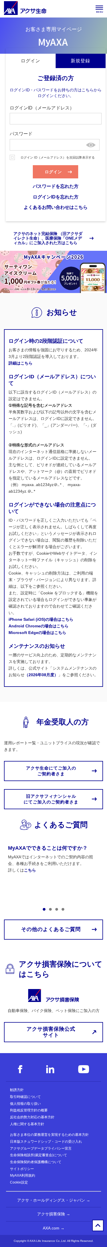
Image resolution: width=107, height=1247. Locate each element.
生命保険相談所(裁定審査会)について (38, 1155)
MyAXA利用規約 (22, 1175)
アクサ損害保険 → (53, 1214)
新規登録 (80, 60)
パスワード (21, 133)
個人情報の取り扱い (25, 1104)
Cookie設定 (19, 1182)
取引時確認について (25, 1097)
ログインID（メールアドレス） (42, 107)
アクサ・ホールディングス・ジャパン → (53, 1200)
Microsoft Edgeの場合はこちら (37, 632)
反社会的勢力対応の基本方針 (32, 1117)
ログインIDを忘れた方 (55, 196)
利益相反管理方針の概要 (29, 1110)
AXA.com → (53, 1228)
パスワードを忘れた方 (55, 186)
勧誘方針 (17, 1090)
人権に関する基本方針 (27, 1124)
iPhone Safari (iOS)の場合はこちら (41, 619)
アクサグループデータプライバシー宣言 (41, 1148)
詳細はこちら (21, 363)
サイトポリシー (22, 1169)
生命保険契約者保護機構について (35, 1162)
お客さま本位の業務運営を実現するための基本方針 (49, 1135)
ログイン (30, 60)
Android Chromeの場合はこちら (38, 626)
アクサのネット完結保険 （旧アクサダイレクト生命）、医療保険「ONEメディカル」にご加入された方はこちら (47, 238)
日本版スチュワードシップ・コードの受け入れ (46, 1142)
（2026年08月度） (41, 674)
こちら (30, 870)
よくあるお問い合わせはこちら (56, 207)
